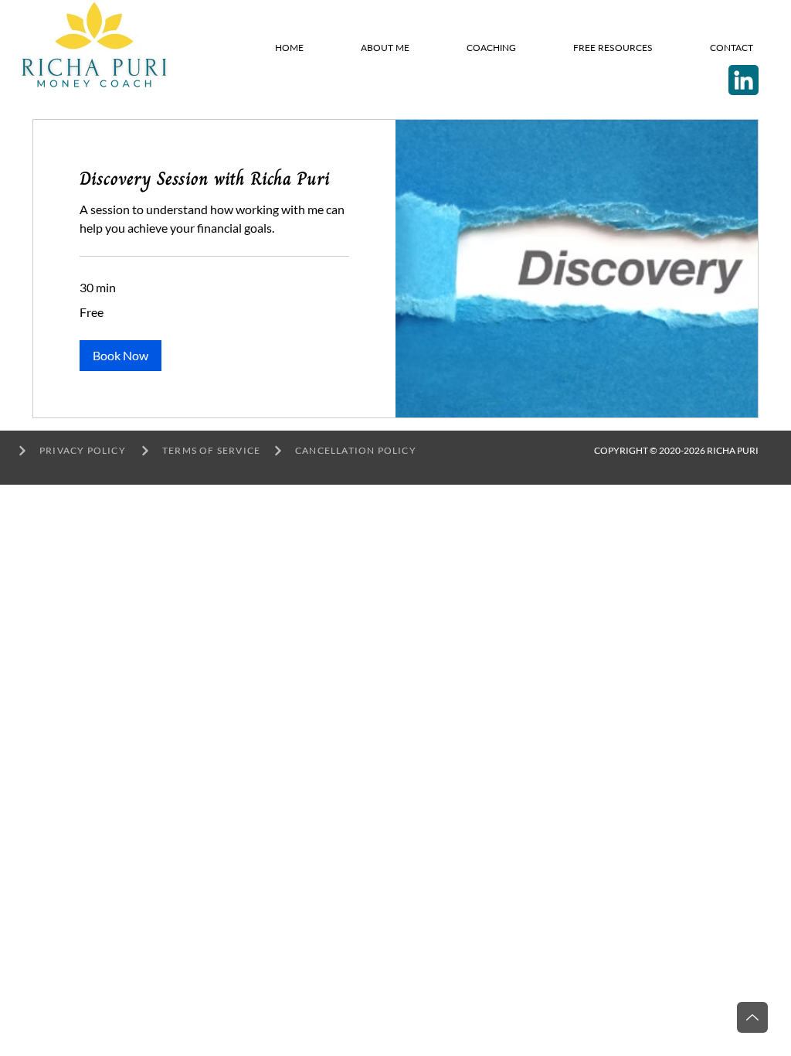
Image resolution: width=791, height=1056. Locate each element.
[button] (120, 355)
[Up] (752, 1017)
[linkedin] (743, 80)
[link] (214, 178)
